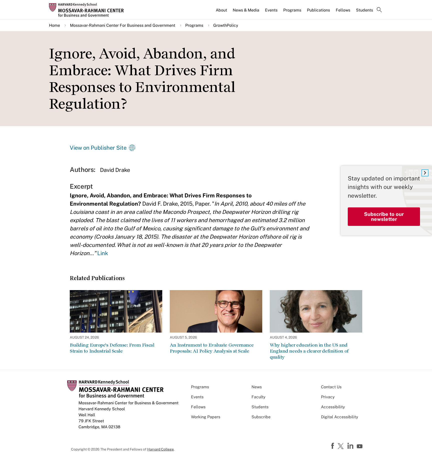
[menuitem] (221, 12)
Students (364, 10)
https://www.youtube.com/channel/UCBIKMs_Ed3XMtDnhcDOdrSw (360, 446)
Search (379, 10)
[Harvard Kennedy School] (88, 9)
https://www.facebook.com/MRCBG (333, 446)
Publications (318, 10)
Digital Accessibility (339, 417)
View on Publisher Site (98, 147)
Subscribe (261, 417)
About (221, 10)
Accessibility (333, 407)
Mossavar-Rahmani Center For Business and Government (122, 25)
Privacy (328, 397)
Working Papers (205, 417)
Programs (292, 10)
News (257, 387)
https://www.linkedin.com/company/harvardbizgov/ (351, 446)
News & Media (246, 10)
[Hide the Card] (425, 173)
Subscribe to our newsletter (384, 216)
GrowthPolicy (225, 25)
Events (271, 10)
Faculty (259, 397)
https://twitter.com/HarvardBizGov (341, 446)
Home (54, 25)
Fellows (343, 10)
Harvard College (160, 449)
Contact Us (331, 387)
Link (102, 253)
